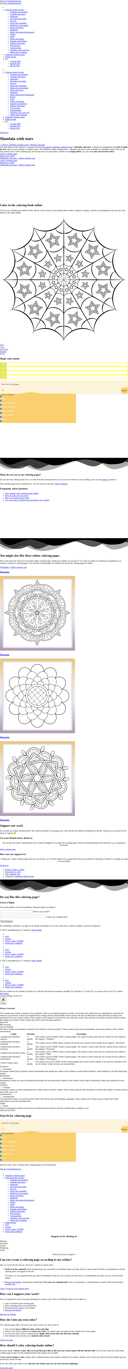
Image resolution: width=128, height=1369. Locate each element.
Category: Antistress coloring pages (15, 145)
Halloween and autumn (19, 25)
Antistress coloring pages (15, 55)
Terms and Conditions (13, 943)
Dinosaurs (14, 16)
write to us (106, 480)
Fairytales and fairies (18, 19)
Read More (4, 994)
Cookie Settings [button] (6, 996)
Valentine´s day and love (19, 50)
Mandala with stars (37, 145)
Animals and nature (17, 14)
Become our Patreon (13, 1282)
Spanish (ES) (15, 64)
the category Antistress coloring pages (57, 147)
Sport (12, 37)
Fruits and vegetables (18, 23)
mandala (13, 874)
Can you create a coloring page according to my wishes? (27, 500)
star (18, 874)
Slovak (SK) (15, 66)
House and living (17, 28)
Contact (8, 939)
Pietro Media (37, 930)
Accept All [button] (17, 996)
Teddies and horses (17, 43)
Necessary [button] (4, 1022)
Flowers (13, 21)
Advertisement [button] (6, 1094)
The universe (15, 46)
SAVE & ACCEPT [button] (7, 1110)
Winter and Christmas (18, 52)
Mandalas (14, 30)
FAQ (7, 936)
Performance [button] (5, 1076)
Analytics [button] (4, 1085)
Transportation (15, 48)
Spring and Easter (17, 39)
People (12, 34)
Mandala (4, 572)
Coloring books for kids (14, 10)
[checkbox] (12, 398)
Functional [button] (4, 1066)
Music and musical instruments (22, 32)
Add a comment (61, 484)
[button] (64, 1241)
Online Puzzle (10, 1223)
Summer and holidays (18, 41)
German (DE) (15, 61)
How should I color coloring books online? (22, 493)
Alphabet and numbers (19, 12)
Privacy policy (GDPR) (14, 941)
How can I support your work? (17, 498)
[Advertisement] (63, 183)
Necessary (7, 1025)
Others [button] (2, 1103)
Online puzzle (10, 57)
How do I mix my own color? (16, 496)
